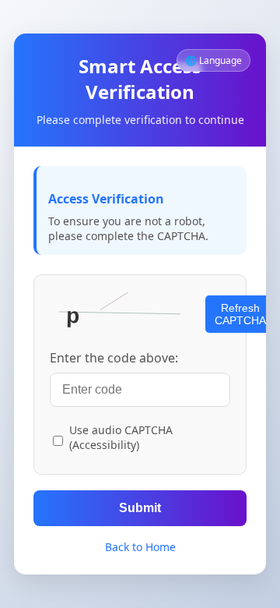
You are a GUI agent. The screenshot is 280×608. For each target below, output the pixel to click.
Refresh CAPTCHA (240, 314)
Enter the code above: (114, 357)
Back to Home (140, 546)
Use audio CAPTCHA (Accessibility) (121, 437)
